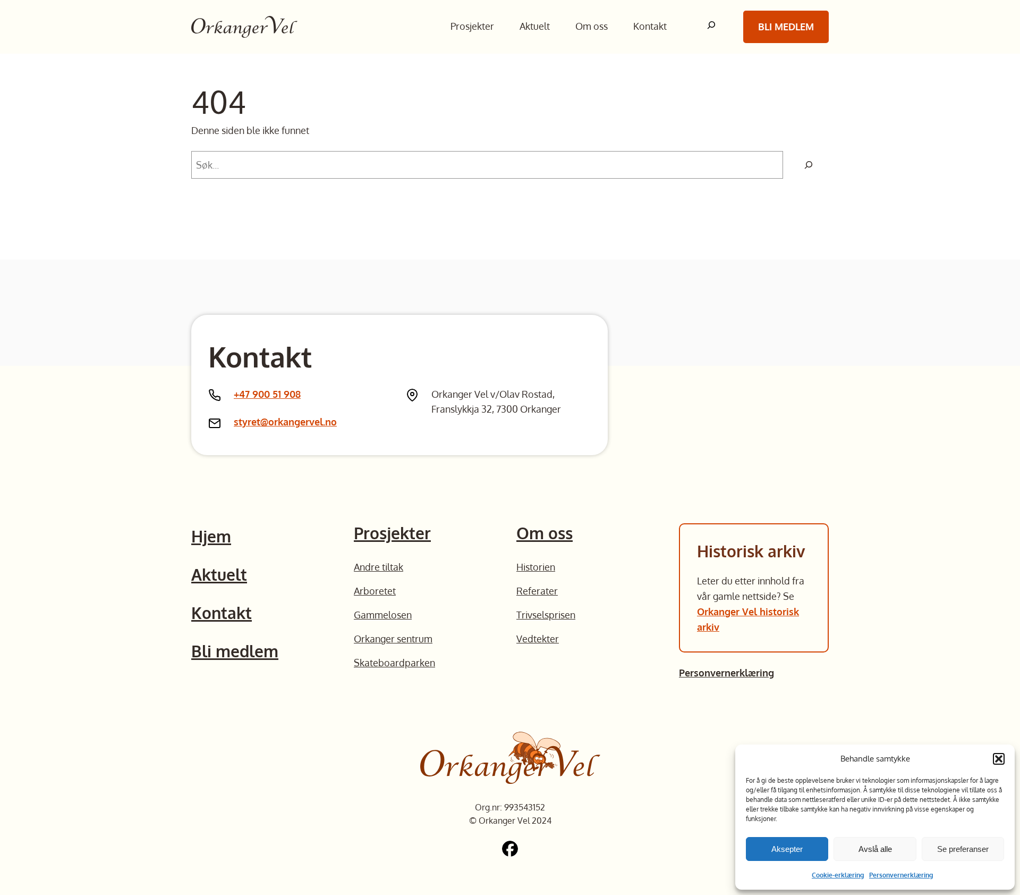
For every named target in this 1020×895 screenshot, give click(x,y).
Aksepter (787, 849)
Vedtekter (537, 639)
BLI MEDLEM (786, 26)
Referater (537, 591)
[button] (998, 759)
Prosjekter (392, 533)
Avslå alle (875, 849)
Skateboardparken (394, 662)
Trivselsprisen (545, 615)
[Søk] (808, 165)
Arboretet (375, 591)
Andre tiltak (378, 567)
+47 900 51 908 (267, 394)
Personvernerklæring (901, 875)
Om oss (544, 533)
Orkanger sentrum (393, 639)
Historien (535, 567)
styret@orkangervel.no (285, 422)
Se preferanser (963, 849)
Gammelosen (383, 615)
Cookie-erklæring (838, 875)
